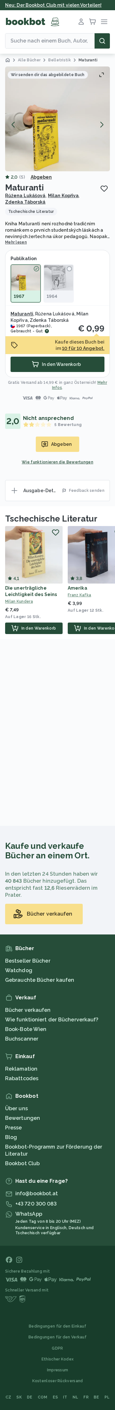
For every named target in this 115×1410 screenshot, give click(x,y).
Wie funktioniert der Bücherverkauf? (52, 1020)
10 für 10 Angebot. (83, 348)
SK (19, 1397)
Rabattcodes (21, 1078)
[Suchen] (102, 41)
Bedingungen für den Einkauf (57, 1326)
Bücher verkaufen (28, 1010)
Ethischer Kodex (58, 1359)
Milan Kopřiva (63, 195)
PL (107, 1397)
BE (96, 1397)
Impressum (57, 1370)
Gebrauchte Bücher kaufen (39, 980)
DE (30, 1397)
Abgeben (41, 177)
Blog (11, 1137)
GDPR (57, 1348)
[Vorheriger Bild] (13, 124)
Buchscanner (21, 1039)
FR (85, 1397)
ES (55, 1397)
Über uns (16, 1108)
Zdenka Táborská (25, 202)
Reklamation (21, 1069)
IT (65, 1397)
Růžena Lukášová (25, 195)
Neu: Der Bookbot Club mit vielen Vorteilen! (53, 5)
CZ (8, 1397)
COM (43, 1397)
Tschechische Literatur (51, 518)
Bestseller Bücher (27, 961)
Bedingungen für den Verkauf (57, 1337)
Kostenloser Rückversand (57, 1381)
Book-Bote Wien (25, 1029)
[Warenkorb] (92, 21)
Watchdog (18, 970)
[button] (57, 118)
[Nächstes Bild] (101, 124)
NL (76, 1397)
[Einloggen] (81, 21)
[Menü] (104, 21)
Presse (13, 1128)
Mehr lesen (16, 242)
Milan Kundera (19, 601)
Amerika (77, 588)
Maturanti (22, 313)
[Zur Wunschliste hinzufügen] (104, 188)
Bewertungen (22, 1118)
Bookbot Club (22, 1163)
